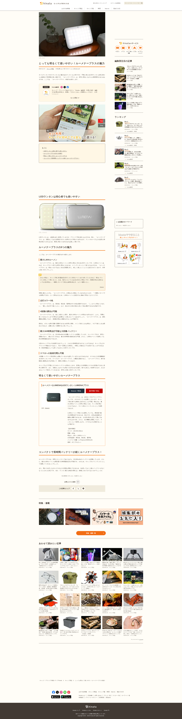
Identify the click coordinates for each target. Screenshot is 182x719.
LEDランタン (78, 476)
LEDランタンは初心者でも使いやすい (55, 151)
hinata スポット (97, 710)
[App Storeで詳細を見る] (55, 697)
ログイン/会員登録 (115, 3)
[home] (91, 706)
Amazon (102, 287)
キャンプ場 (90, 8)
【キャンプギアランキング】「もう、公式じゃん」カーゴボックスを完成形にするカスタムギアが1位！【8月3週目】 (134, 68)
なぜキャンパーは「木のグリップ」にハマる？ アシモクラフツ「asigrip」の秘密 (135, 77)
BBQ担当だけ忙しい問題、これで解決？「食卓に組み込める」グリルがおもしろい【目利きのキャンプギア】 (135, 86)
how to (107, 8)
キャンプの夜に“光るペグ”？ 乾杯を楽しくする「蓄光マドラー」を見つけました (134, 104)
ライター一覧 (116, 695)
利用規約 (81, 697)
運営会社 (108, 697)
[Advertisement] (55, 179)
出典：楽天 (42, 58)
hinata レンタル (86, 710)
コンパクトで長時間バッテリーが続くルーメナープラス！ (61, 158)
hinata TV (106, 710)
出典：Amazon (43, 232)
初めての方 (116, 8)
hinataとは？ (82, 695)
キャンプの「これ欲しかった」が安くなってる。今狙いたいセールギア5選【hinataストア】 (135, 95)
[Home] (54, 3)
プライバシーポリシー (91, 697)
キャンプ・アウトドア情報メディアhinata (51, 680)
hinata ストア (76, 710)
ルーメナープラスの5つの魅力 (53, 153)
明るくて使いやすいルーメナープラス (55, 156)
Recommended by (135, 639)
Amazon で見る (76, 391)
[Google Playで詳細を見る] (66, 697)
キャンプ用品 (78, 8)
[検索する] (141, 3)
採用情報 (101, 697)
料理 (99, 8)
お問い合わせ (98, 695)
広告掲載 (90, 695)
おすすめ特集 (66, 8)
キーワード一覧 (126, 695)
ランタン (71, 476)
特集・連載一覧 (91, 533)
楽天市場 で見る (94, 391)
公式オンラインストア (101, 3)
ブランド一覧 (107, 695)
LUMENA (64, 476)
